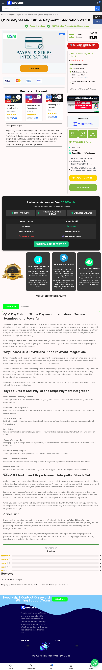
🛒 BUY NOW (34, 69)
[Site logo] (15, 3)
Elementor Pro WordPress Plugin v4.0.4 (33, 108)
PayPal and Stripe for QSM (23, 130)
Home (3, 14)
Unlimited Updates (83, 213)
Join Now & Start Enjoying (51, 244)
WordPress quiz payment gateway (27, 144)
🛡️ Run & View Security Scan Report (83, 46)
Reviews (25, 306)
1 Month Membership (12, 106)
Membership (11, 111)
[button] (83, 178)
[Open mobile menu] (3, 2)
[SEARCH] (97, 8)
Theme (50, 110)
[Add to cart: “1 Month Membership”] (18, 97)
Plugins (12, 14)
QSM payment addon (44, 130)
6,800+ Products (21, 213)
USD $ (96, 22)
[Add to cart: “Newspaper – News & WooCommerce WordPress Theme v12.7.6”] (59, 97)
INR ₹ (96, 17)
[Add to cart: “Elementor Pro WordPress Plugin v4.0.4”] (39, 97)
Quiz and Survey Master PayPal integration (30, 139)
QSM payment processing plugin (43, 133)
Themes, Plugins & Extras (52, 213)
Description (11, 306)
